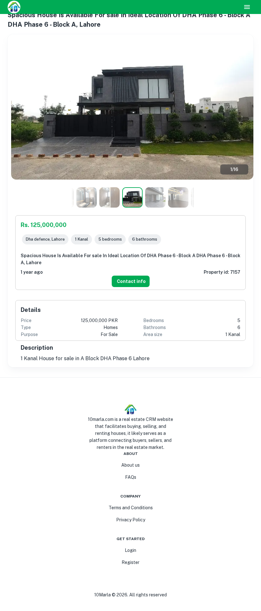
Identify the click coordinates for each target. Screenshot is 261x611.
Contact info (131, 281)
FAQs (130, 477)
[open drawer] (247, 7)
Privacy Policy (130, 519)
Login (130, 550)
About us (130, 465)
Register (130, 562)
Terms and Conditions (131, 507)
